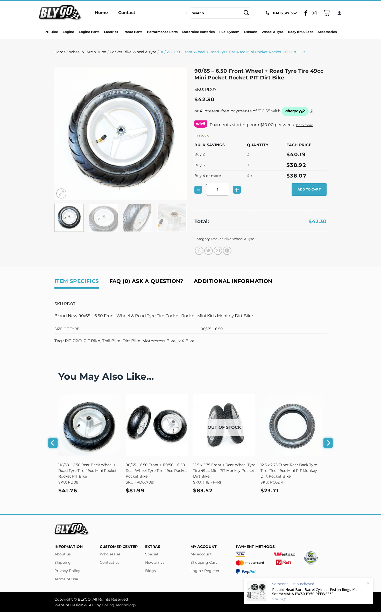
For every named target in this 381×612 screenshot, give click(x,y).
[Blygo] (60, 13)
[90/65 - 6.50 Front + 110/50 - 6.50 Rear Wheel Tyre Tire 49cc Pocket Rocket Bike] (157, 425)
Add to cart (309, 189)
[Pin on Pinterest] (227, 251)
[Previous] (63, 133)
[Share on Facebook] (199, 251)
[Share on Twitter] (208, 251)
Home (60, 52)
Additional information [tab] (233, 281)
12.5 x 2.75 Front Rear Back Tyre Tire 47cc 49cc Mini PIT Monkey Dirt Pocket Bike (288, 471)
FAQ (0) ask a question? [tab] (146, 281)
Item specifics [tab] (76, 281)
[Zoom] (61, 193)
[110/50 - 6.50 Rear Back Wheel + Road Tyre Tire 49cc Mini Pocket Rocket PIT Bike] (89, 425)
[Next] (177, 133)
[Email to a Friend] (218, 251)
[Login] (339, 13)
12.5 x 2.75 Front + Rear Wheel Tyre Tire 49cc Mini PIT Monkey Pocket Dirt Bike (224, 471)
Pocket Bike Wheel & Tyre (133, 52)
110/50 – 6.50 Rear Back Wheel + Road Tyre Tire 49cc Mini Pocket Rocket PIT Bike (87, 471)
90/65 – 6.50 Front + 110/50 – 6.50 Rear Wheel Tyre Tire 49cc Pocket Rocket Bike (156, 471)
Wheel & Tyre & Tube (87, 52)
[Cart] (326, 12)
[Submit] (246, 13)
